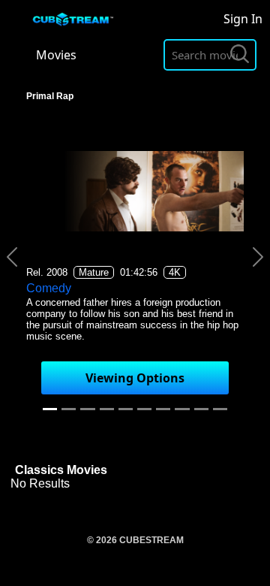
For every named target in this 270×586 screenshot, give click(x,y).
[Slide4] (125, 409)
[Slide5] (144, 409)
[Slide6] (163, 409)
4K (175, 272)
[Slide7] (182, 409)
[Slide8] (201, 409)
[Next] (258, 257)
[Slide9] (220, 409)
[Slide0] (50, 409)
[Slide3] (107, 409)
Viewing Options (135, 378)
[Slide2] (87, 409)
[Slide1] (69, 409)
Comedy (48, 288)
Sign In (243, 19)
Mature (94, 272)
